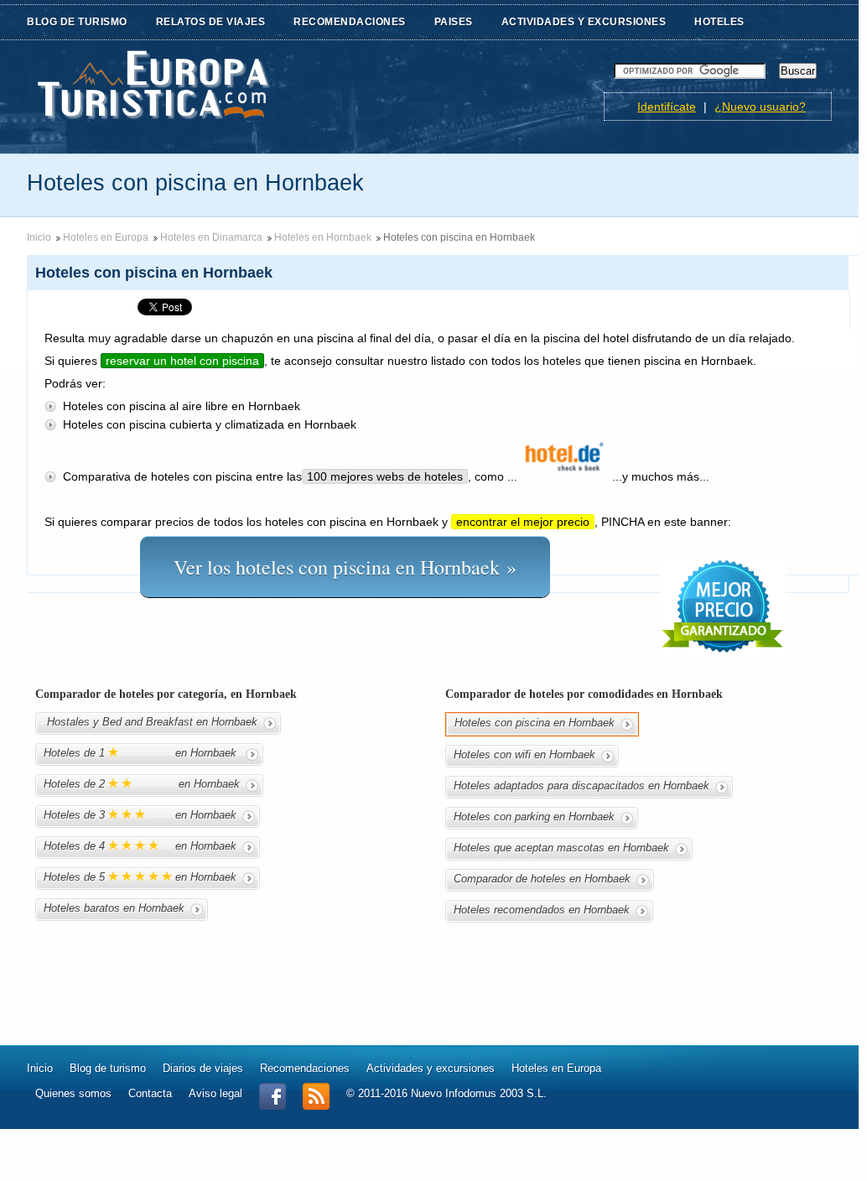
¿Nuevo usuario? (760, 106)
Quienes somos (73, 1093)
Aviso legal (215, 1093)
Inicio (39, 237)
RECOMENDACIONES (349, 22)
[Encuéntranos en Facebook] (272, 1106)
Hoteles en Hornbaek (322, 237)
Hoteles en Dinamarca (211, 237)
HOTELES (719, 22)
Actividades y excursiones (430, 1068)
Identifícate (666, 106)
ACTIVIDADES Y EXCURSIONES (584, 22)
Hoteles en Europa (105, 237)
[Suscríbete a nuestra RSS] (316, 1106)
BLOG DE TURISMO (77, 22)
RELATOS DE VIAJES (211, 22)
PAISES (453, 22)
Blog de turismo (108, 1068)
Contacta (150, 1093)
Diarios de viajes (203, 1068)
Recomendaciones (305, 1068)
